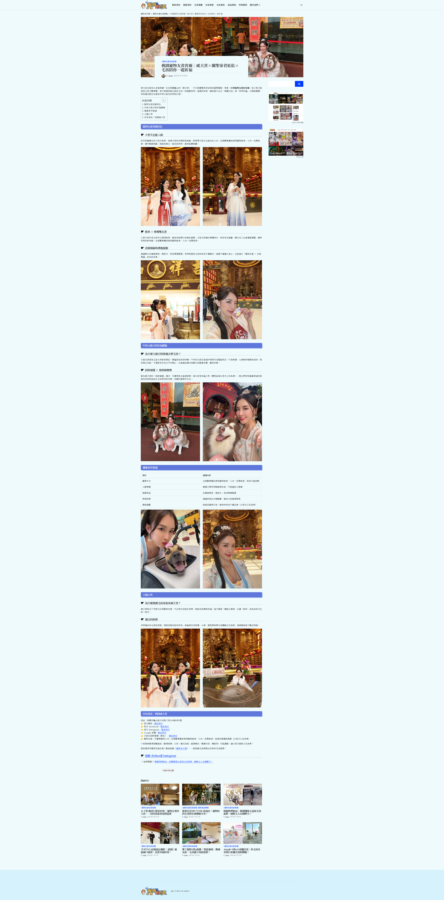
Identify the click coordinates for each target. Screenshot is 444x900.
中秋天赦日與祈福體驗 (154, 107)
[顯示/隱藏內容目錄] (162, 101)
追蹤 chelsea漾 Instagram (160, 756)
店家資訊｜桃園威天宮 (154, 117)
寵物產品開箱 (203, 808)
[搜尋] (299, 84)
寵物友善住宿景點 (160, 13)
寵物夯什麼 (145, 13)
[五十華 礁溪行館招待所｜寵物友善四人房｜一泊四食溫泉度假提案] (160, 794)
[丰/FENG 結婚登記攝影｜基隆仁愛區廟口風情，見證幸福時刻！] (160, 833)
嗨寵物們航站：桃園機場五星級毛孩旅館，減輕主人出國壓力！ (184, 761)
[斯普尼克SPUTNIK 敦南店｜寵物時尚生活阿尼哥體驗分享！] (201, 794)
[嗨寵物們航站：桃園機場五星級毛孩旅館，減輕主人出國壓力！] (242, 794)
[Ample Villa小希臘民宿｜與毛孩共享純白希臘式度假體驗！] (242, 833)
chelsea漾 (168, 770)
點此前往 (158, 723)
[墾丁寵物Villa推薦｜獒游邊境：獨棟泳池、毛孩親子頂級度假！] (201, 833)
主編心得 (148, 113)
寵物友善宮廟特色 (152, 104)
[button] (301, 5)
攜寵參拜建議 (150, 110)
